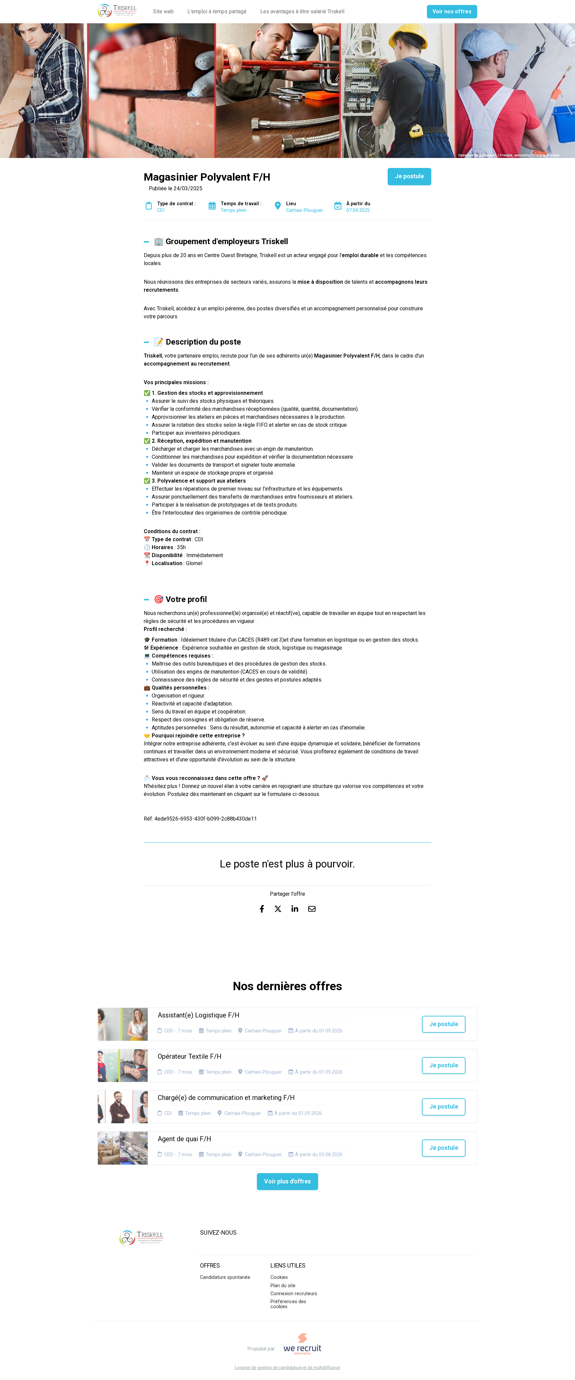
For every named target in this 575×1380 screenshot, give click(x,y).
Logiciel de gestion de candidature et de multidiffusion (287, 1368)
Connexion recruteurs (294, 1294)
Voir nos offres (452, 11)
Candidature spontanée (225, 1277)
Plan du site (283, 1286)
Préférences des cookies (288, 1304)
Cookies (279, 1277)
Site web (163, 11)
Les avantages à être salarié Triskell (302, 11)
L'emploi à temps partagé (217, 11)
